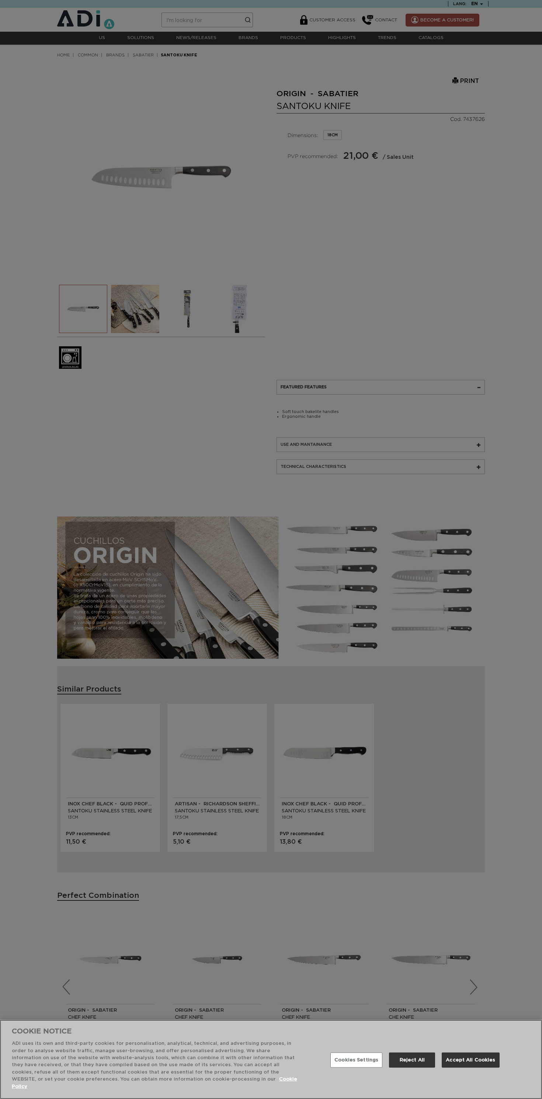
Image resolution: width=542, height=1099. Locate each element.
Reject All (412, 1059)
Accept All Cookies (470, 1059)
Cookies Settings (356, 1059)
